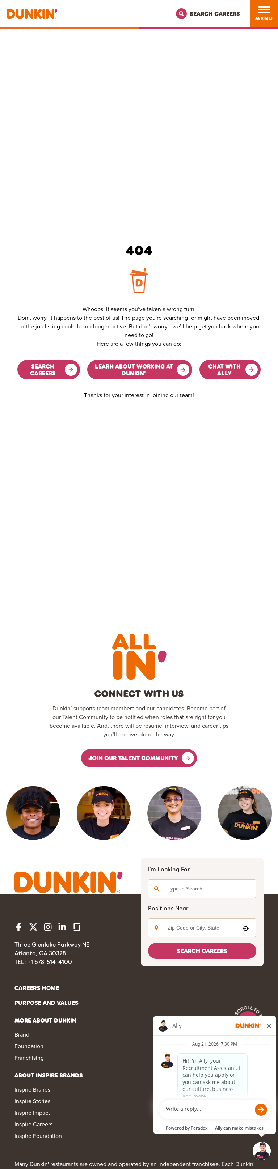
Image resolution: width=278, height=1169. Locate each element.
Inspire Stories (32, 1101)
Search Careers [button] (43, 370)
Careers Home (36, 988)
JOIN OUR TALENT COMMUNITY (133, 757)
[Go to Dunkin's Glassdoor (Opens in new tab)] (76, 927)
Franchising (29, 1058)
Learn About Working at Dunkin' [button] (134, 370)
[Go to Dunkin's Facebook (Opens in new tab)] (18, 927)
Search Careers (202, 950)
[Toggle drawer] (264, 10)
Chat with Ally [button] (224, 370)
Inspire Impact (32, 1113)
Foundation (28, 1046)
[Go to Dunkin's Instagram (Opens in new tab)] (47, 927)
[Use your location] (246, 928)
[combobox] (200, 928)
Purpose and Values (46, 1003)
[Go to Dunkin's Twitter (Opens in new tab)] (33, 927)
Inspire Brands (32, 1089)
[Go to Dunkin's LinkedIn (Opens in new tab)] (62, 927)
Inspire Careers (33, 1124)
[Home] (32, 14)
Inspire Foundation (38, 1136)
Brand (21, 1034)
